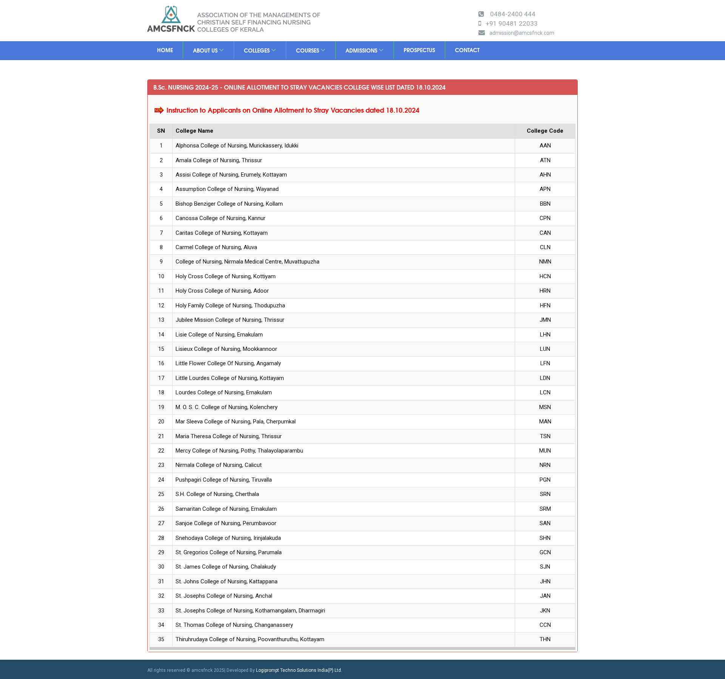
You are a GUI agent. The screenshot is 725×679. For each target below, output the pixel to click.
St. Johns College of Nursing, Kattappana (227, 581)
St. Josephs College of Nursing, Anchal (224, 595)
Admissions (362, 50)
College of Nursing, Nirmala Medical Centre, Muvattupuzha (247, 261)
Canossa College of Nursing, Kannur (220, 218)
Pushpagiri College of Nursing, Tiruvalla (224, 479)
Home (165, 50)
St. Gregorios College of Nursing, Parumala (229, 552)
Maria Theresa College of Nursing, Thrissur (229, 436)
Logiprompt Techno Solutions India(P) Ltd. (299, 670)
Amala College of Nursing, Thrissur (219, 160)
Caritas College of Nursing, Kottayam (222, 232)
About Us (206, 50)
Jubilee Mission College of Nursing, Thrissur (230, 319)
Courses (308, 50)
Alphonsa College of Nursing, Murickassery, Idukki (237, 145)
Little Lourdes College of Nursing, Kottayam (230, 378)
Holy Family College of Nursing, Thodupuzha (230, 305)
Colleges (257, 50)
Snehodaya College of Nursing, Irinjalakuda (228, 538)
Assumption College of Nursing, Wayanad (227, 189)
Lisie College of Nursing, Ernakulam (219, 334)
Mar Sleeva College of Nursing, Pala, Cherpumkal (236, 421)
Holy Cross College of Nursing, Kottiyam (226, 276)
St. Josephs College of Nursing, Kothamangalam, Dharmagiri (250, 610)
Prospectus (419, 50)
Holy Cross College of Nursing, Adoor (222, 290)
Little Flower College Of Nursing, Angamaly (228, 363)
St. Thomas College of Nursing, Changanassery (234, 625)
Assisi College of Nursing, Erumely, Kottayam (231, 174)
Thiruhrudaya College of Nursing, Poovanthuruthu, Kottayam (250, 639)
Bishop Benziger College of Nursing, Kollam (229, 203)
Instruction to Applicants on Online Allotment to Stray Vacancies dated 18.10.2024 (293, 110)
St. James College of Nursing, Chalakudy (226, 566)
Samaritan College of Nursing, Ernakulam (226, 508)
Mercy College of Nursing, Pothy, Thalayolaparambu (239, 450)
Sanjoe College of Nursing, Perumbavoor (226, 523)
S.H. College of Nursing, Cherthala (217, 494)
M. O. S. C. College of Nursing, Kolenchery (227, 407)
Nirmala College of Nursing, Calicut (219, 465)
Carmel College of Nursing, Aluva (216, 247)
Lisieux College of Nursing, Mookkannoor (226, 349)
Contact (467, 50)
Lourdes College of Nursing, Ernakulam (224, 392)
